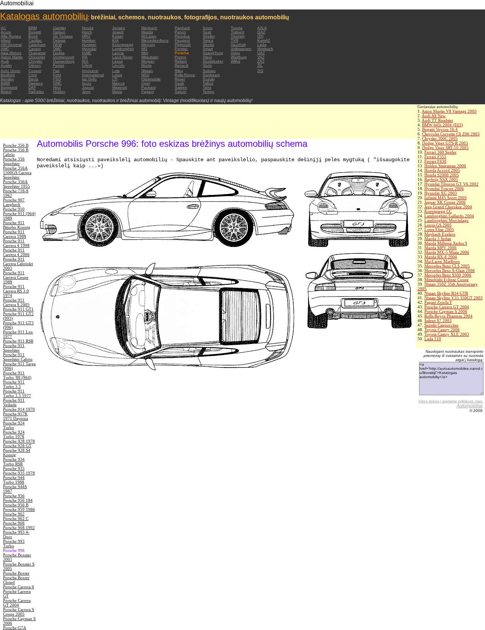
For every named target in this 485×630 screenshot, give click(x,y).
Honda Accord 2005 (442, 170)
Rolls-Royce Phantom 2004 (448, 316)
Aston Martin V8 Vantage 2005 (449, 111)
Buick (33, 36)
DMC (57, 49)
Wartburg (239, 57)
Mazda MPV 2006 (440, 247)
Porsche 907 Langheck (14, 202)
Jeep (86, 92)
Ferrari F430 (435, 161)
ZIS (260, 71)
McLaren (148, 36)
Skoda (208, 44)
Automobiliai (469, 405)
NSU (145, 75)
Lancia (118, 53)
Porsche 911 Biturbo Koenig (16, 224)
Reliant (181, 61)
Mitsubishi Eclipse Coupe (446, 279)
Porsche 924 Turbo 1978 (14, 434)
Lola (116, 71)
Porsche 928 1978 (19, 441)
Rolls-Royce (185, 75)
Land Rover (122, 57)
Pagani (147, 92)
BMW (5, 83)
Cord (32, 75)
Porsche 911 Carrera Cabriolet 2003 (18, 263)
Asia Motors (11, 53)
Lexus (117, 61)
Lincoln (118, 65)
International (93, 75)
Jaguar (88, 87)
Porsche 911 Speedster (14, 347)
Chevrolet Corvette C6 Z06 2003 (451, 134)
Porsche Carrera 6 (18, 586)
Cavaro (34, 49)
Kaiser (117, 36)
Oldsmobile (151, 79)
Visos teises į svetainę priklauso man (450, 401)
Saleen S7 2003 (438, 320)
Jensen (118, 28)
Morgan (148, 61)
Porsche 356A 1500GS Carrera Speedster (17, 172)
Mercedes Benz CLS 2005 (447, 266)
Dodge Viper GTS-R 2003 (445, 143)
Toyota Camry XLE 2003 (446, 334)
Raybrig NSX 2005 (441, 179)
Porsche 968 (14, 523)
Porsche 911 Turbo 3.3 (14, 384)
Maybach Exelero (439, 234)
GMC (57, 83)
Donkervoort (63, 57)
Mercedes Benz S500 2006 (447, 275)
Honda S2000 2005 (441, 175)
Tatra (207, 87)
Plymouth (183, 44)
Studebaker (213, 61)
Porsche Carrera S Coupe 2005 (18, 611)
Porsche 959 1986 (19, 509)
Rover (180, 79)
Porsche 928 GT (17, 445)
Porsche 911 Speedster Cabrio (18, 356)
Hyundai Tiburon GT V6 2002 (451, 184)
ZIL (260, 65)
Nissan (147, 71)
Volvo (235, 53)
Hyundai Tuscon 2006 (444, 188)
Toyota (236, 28)
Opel (145, 83)
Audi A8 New (434, 115)
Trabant (237, 32)
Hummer (89, 44)
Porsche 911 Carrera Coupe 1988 (15, 277)
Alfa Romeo (11, 36)
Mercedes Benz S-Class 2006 (449, 270)
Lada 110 (432, 338)
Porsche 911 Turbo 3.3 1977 (17, 393)
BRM (32, 28)
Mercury (148, 44)
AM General (11, 44)
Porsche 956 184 (18, 500)
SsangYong (213, 53)
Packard (148, 87)
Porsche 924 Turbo (14, 425)
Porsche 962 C (15, 518)
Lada (261, 44)
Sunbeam (211, 75)
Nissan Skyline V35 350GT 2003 (453, 297)
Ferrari (58, 65)
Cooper (34, 71)
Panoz (180, 32)
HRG (86, 36)
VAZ (260, 57)
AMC (5, 49)
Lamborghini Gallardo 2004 (449, 216)
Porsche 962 (14, 514)
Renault (181, 65)
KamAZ (263, 40)
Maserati (119, 87)
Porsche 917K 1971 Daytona (15, 416)
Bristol (6, 92)
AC (3, 28)
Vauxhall (238, 44)
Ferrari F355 (435, 156)
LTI (114, 79)
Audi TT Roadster (437, 120)
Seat (207, 32)
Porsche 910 (14, 209)
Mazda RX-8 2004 (440, 257)
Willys (235, 61)
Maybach (149, 28)
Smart (208, 49)
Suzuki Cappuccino (441, 325)
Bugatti (34, 32)
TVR (234, 40)
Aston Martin (12, 57)
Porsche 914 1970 (19, 409)
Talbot (208, 83)
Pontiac (181, 49)
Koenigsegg (122, 44)
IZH (260, 36)
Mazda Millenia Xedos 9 (445, 243)
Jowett (118, 32)
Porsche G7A (14, 627)
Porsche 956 (14, 495)
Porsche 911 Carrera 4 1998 (16, 243)
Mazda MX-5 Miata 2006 (446, 252)
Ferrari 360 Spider (440, 152)
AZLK (262, 28)
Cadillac (35, 40)
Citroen (34, 65)
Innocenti (90, 71)
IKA (85, 61)
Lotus (117, 75)
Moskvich (265, 49)
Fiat (56, 71)
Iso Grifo (89, 79)
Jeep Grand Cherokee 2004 (448, 206)
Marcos (118, 83)
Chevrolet (36, 57)
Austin (6, 65)
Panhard (182, 28)
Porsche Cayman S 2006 (445, 311)
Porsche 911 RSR (18, 341)
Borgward (9, 87)
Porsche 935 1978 (19, 473)
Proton (180, 57)
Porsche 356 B (15, 145)
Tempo (208, 92)
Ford (57, 75)
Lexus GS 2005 (438, 225)
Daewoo (35, 83)
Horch (87, 32)
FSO (57, 79)
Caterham (36, 44)
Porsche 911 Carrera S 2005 (16, 302)
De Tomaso (63, 36)
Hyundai (89, 49)
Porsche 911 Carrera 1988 (14, 234)
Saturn (180, 92)
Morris (146, 65)
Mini (144, 53)
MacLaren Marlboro (442, 261)
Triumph (238, 36)
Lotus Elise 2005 (439, 229)
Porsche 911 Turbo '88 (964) (17, 375)
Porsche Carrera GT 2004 (446, 307)
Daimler (59, 28)
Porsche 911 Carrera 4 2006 (16, 252)
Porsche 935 (14, 468)
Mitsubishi (149, 57)
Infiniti (87, 65)
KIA (115, 40)
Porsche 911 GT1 (18, 309)
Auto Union (10, 71)
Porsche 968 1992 (19, 527)
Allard (6, 40)
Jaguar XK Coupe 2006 (445, 202)
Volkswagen (241, 49)
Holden (59, 92)
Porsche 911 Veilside (14, 402)
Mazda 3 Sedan (437, 238)
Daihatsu (36, 92)
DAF (32, 87)
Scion (208, 28)
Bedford (8, 75)
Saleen (181, 87)
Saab (179, 83)
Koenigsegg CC (438, 211)
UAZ (261, 53)
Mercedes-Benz (155, 40)
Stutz (207, 65)
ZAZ (260, 61)
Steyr (207, 57)
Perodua (182, 36)
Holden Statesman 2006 (445, 165)
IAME (86, 53)
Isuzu (86, 83)
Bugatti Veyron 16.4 (440, 129)
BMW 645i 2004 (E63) (442, 125)
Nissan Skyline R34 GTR (446, 293)
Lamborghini (123, 49)
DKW (57, 44)
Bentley (7, 79)
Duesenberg (64, 61)
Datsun (59, 32)
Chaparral (36, 53)
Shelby (209, 36)
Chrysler (35, 61)
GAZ (261, 32)
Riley (179, 71)
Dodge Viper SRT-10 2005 (445, 147)
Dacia (33, 79)
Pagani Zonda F (438, 302)
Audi (5, 61)
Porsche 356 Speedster (14, 161)
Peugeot (182, 40)
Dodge (59, 53)
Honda (88, 28)
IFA (85, 57)
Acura (6, 32)
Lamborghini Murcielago (446, 220)
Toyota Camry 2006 (442, 329)
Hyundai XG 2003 (440, 193)
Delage (59, 40)
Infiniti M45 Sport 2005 (445, 197)
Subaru (209, 71)
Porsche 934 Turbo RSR (14, 461)
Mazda (147, 32)
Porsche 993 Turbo (14, 543)
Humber (88, 40)
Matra (117, 92)
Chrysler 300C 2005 (440, 138)
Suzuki (208, 79)
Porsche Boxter (16, 573)
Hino (57, 87)
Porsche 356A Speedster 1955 (16, 184)
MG (144, 49)
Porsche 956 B (15, 505)
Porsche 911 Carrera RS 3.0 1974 (16, 291)
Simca (208, 40)
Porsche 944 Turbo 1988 (14, 479)
